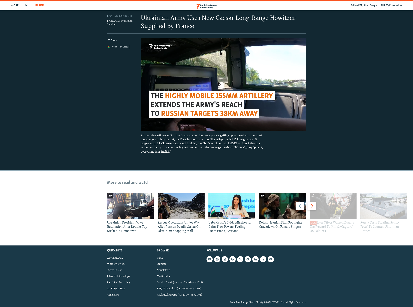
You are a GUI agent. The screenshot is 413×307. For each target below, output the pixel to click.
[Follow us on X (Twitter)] (240, 259)
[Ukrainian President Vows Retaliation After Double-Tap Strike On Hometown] (130, 206)
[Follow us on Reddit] (217, 259)
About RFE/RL (115, 258)
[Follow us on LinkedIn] (255, 259)
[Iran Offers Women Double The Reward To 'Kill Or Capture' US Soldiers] (333, 206)
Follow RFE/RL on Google (364, 5)
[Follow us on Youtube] (209, 259)
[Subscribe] (271, 259)
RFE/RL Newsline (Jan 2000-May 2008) (179, 288)
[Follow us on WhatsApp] (263, 259)
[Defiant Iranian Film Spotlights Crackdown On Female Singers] (282, 206)
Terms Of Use (114, 270)
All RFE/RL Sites (116, 288)
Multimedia (163, 276)
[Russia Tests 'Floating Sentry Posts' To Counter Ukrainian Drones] (383, 206)
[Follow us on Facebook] (248, 259)
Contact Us (113, 294)
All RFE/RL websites (391, 5)
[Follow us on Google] (232, 259)
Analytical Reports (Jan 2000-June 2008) (179, 294)
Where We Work (116, 264)
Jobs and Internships (118, 276)
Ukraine (39, 5)
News (160, 258)
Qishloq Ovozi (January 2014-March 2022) (180, 282)
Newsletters (163, 270)
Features (161, 264)
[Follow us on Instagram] (225, 259)
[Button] (112, 41)
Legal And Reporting (118, 282)
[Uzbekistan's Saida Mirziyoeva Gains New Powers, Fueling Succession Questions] (231, 206)
